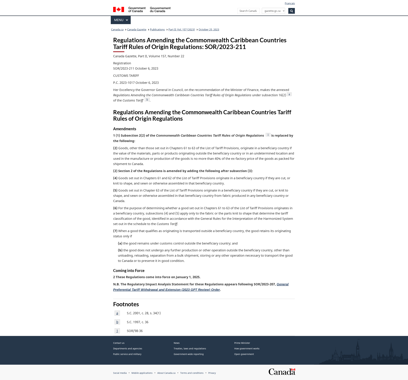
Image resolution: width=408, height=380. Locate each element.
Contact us (118, 342)
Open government (244, 354)
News (177, 342)
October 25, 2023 (209, 29)
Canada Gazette (136, 29)
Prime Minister (242, 342)
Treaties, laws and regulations (190, 348)
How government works (246, 348)
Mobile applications (142, 372)
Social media (120, 372)
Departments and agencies (127, 348)
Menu (119, 20)
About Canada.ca (166, 372)
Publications (157, 29)
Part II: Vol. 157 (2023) (181, 29)
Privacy (212, 372)
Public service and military (127, 354)
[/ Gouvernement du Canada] (142, 10)
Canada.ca (117, 29)
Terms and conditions (192, 372)
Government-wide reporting (189, 354)
